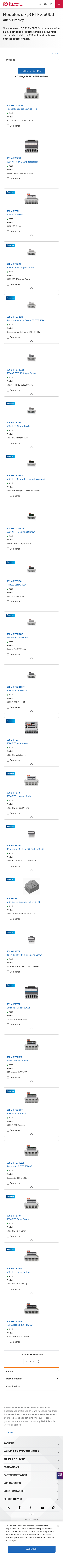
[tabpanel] (31, 717)
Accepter (31, 1549)
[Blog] (54, 1507)
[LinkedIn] (8, 1507)
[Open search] (40, 4)
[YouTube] (42, 1507)
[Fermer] (58, 1526)
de (31, 1361)
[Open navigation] (59, 4)
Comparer (15, 126)
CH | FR (31, 1514)
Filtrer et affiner (31, 71)
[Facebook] (19, 1507)
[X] (31, 1507)
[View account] (51, 4)
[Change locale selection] (45, 4)
